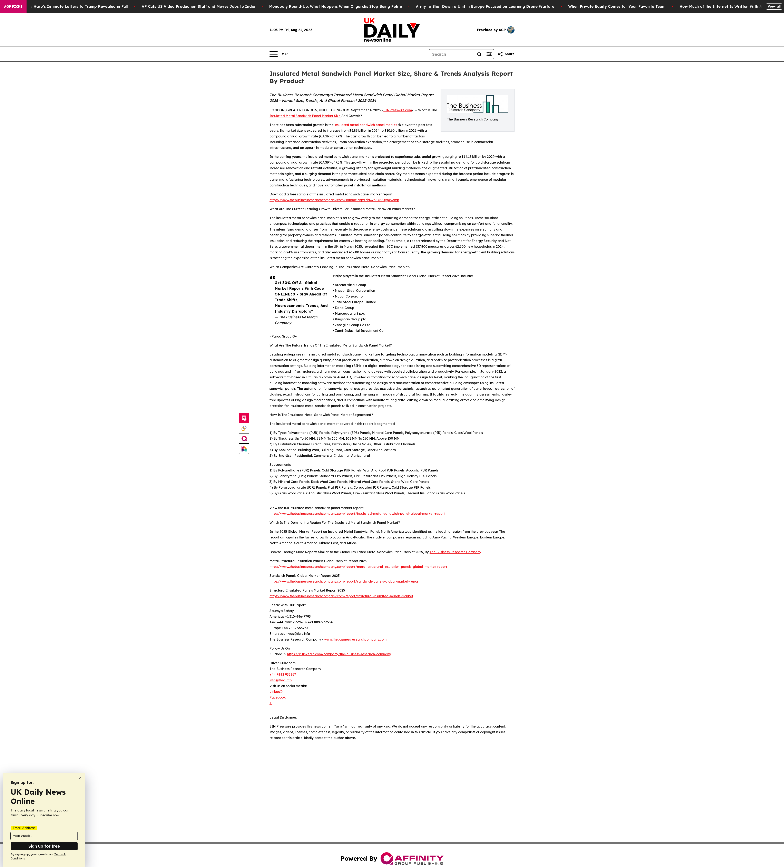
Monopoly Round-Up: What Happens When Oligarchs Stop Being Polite (335, 6)
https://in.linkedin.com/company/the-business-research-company (339, 654)
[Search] (479, 54)
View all (774, 6)
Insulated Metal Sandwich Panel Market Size (305, 116)
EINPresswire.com (397, 110)
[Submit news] (244, 418)
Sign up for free (44, 846)
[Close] (80, 778)
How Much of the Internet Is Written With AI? (722, 6)
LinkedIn (277, 692)
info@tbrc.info (281, 680)
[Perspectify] (244, 428)
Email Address (24, 828)
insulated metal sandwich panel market (365, 125)
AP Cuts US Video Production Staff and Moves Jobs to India (198, 6)
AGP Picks (13, 6)
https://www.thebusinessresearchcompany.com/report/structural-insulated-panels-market (341, 596)
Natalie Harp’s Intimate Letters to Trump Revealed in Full (73, 6)
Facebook (278, 697)
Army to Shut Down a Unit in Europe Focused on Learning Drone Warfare (485, 6)
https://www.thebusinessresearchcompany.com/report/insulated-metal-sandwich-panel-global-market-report (357, 514)
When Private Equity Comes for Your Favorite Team (617, 6)
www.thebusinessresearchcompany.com (355, 639)
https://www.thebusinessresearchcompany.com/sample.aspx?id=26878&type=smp (334, 200)
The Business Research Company (455, 552)
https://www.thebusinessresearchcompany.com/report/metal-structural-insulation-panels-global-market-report (358, 567)
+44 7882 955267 (283, 674)
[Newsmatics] (244, 449)
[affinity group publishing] (244, 439)
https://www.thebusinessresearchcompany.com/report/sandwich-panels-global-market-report (345, 581)
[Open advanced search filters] (489, 54)
